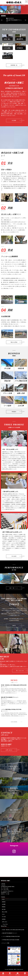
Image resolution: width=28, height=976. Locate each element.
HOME (3, 899)
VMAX (3, 914)
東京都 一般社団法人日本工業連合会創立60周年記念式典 (13, 685)
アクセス (9, 974)
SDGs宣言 (4, 916)
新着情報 (3, 901)
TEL (25, 974)
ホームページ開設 (5, 943)
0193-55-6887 (6, 744)
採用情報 (3, 919)
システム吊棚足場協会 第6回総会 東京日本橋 (11, 709)
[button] (25, 20)
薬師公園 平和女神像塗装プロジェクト (9, 697)
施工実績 (3, 909)
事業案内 (3, 906)
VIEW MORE (14, 721)
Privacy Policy (5, 924)
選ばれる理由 (4, 911)
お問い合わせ (4, 921)
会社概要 (3, 904)
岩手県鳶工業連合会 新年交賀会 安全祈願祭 (10, 939)
